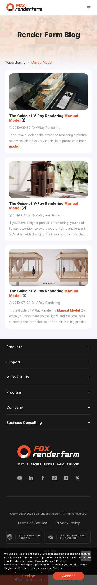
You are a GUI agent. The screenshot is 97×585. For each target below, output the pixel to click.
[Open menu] (89, 8)
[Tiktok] (54, 478)
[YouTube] (19, 478)
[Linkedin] (31, 478)
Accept (68, 576)
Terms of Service (32, 523)
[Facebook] (42, 478)
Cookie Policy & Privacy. (50, 561)
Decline (28, 576)
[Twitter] (77, 478)
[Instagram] (66, 478)
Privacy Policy (67, 523)
